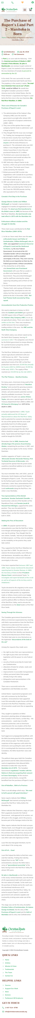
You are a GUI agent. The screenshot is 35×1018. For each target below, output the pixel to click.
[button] (24, 10)
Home (4, 37)
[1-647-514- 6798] (12, 2)
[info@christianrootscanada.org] (2, 2)
